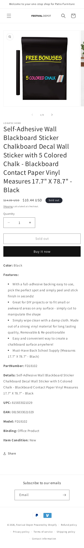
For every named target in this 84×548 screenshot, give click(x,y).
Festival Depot (24, 524)
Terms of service (43, 531)
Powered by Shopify (45, 524)
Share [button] (12, 453)
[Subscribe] (64, 495)
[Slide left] (32, 115)
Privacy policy (21, 531)
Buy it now (42, 251)
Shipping (8, 206)
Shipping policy (66, 531)
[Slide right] (52, 115)
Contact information (44, 538)
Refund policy (69, 524)
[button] (9, 16)
